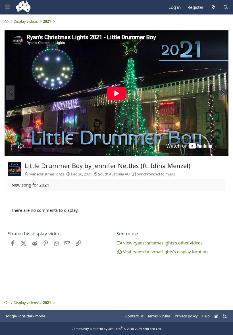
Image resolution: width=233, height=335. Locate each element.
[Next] (223, 92)
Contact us (134, 316)
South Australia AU (114, 174)
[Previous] (10, 92)
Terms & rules (158, 316)
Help (206, 316)
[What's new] (213, 7)
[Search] (225, 7)
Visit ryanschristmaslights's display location (165, 251)
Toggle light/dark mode (25, 316)
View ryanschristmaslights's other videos (163, 243)
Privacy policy (186, 316)
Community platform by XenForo (117, 328)
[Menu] (7, 7)
